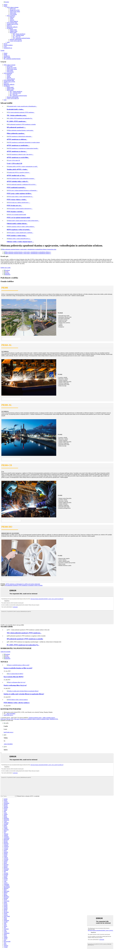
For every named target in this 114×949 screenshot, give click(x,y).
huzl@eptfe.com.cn (8, 732)
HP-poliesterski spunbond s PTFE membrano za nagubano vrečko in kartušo (23, 585)
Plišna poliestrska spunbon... (16, 133)
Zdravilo (12, 20)
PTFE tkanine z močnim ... (15, 211)
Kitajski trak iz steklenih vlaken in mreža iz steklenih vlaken (34, 719)
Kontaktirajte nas (8, 48)
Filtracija (12, 17)
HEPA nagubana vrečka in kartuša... (18, 229)
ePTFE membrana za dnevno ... (17, 151)
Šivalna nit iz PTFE (15, 10)
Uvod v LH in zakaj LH (16, 41)
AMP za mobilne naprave (48, 717)
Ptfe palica (16, 719)
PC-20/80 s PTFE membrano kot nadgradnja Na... (23, 645)
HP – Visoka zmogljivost (19, 34)
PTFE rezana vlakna (15, 11)
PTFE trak (3, 719)
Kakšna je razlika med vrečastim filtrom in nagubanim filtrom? (24, 694)
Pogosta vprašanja (8, 45)
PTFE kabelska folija (12, 22)
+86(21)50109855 (8, 744)
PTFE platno (13, 13)
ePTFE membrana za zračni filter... (18, 157)
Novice (5, 43)
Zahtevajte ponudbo (5, 651)
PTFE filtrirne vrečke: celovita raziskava (16, 702)
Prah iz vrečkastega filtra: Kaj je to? (15, 685)
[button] (11, 339)
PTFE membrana (11, 15)
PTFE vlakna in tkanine (12, 7)
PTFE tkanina (13, 14)
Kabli (8, 42)
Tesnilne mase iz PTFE (12, 24)
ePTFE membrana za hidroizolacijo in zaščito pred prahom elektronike (23, 584)
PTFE (12, 719)
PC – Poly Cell (16, 36)
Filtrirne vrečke (13, 31)
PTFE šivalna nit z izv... (14, 205)
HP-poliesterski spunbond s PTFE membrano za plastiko (25, 639)
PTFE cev (9, 25)
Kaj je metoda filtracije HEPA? (14, 677)
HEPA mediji (13, 32)
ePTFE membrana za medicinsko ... (18, 145)
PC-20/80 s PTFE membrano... (17, 121)
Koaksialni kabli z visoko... (15, 109)
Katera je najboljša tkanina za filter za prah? (18, 668)
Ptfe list (8, 719)
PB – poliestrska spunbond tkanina (21, 38)
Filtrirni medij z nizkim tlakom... (17, 223)
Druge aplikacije (14, 21)
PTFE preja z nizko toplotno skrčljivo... (19, 193)
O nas (5, 46)
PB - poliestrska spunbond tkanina (12, 58)
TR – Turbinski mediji (18, 35)
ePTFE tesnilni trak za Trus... (16, 175)
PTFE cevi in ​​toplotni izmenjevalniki (18, 217)
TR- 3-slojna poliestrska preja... (17, 115)
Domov (5, 4)
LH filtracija (10, 28)
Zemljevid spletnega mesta (35, 717)
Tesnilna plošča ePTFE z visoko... (17, 169)
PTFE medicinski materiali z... (16, 187)
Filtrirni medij (13, 29)
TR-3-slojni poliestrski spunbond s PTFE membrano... (24, 633)
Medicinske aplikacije (12, 27)
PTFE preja (13, 8)
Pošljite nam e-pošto (5, 267)
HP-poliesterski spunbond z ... (16, 127)
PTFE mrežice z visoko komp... (17, 235)
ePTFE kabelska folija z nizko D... (18, 181)
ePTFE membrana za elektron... (17, 139)
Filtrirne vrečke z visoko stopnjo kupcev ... (20, 241)
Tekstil (11, 18)
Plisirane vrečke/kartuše (15, 39)
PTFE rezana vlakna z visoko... (17, 199)
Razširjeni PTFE (54, 719)
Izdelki (5, 6)
